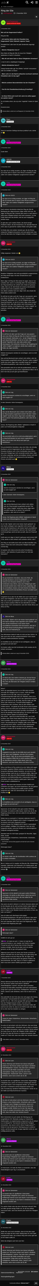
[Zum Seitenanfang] (36, 1283)
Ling (17, 653)
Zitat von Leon (9, 1060)
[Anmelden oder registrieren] (32, 2)
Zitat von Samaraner (11, 331)
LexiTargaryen (19, 111)
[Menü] (36, 2)
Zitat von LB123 (10, 195)
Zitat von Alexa (9, 616)
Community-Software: (19, 1283)
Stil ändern (34, 1271)
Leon (16, 1039)
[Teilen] (36, 16)
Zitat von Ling (9, 392)
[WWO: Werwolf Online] (5, 2)
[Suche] (27, 2)
